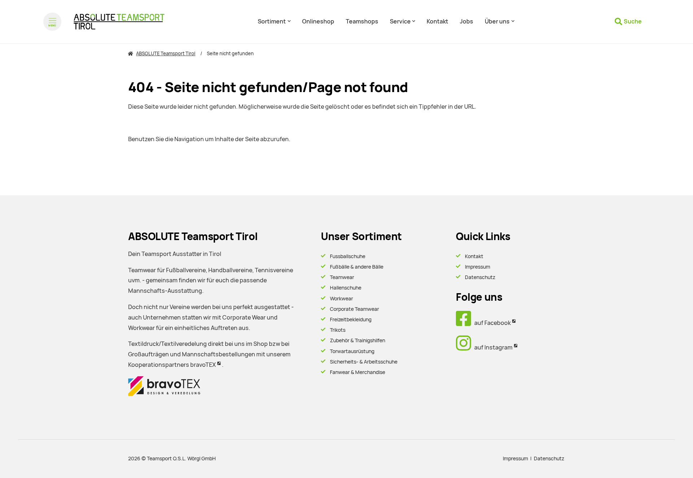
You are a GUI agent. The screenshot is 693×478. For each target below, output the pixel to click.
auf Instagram (492, 347)
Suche (633, 21)
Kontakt (474, 256)
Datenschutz (480, 277)
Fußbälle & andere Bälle (356, 267)
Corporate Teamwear (354, 309)
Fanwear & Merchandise (357, 372)
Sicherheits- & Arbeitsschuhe (363, 361)
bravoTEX (203, 365)
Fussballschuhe (347, 256)
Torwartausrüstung (352, 351)
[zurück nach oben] (668, 460)
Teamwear (342, 277)
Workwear (341, 298)
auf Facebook (491, 323)
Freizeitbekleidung (350, 319)
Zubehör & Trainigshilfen (357, 340)
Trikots (337, 330)
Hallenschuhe (345, 287)
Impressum (477, 267)
